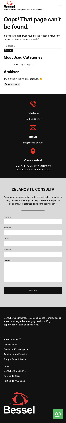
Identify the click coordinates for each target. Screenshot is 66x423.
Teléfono (7, 250)
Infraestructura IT (12, 339)
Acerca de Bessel (12, 376)
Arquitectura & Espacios (15, 354)
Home (7, 366)
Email (6, 239)
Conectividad (10, 344)
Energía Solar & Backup (15, 359)
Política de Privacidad (14, 381)
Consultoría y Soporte (15, 371)
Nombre (7, 217)
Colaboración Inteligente (16, 349)
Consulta (8, 260)
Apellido (7, 228)
